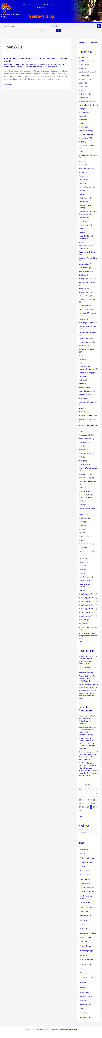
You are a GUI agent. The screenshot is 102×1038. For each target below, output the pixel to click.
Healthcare (82, 275)
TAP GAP (82, 547)
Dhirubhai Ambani (85, 871)
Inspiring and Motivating (29, 64)
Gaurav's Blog (41, 16)
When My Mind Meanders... (33, 67)
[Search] (99, 26)
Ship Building (83, 518)
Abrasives (82, 57)
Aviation (81, 83)
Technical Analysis (85, 555)
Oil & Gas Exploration (86, 416)
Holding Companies (85, 279)
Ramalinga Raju (86, 951)
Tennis (81, 566)
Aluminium (82, 68)
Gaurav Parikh (85, 903)
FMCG (81, 221)
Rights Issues (83, 491)
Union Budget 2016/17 (87, 612)
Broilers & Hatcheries (86, 101)
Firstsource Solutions (87, 887)
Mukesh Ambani (86, 929)
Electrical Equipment (86, 187)
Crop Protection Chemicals (88, 155)
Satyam (83, 977)
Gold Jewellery (84, 268)
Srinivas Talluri (84, 1000)
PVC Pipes (82, 461)
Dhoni (81, 875)
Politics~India (83, 442)
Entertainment (83, 198)
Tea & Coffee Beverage (87, 551)
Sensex (81, 514)
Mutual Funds (83, 398)
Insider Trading (84, 309)
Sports (81, 525)
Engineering (83, 194)
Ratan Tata (83, 955)
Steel (80, 533)
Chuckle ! (17, 64)
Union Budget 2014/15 (87, 609)
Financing (82, 218)
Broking (81, 109)
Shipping (82, 522)
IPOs (80, 356)
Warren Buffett (85, 1017)
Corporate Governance (86, 145)
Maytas (82, 924)
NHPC (82, 937)
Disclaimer (93, 43)
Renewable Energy (85, 478)
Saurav (81, 738)
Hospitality (82, 288)
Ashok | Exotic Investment (88, 727)
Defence (81, 165)
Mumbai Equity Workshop (88, 933)
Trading (81, 573)
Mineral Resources (85, 391)
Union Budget (84, 1013)
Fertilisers (82, 202)
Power (81, 450)
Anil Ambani (84, 858)
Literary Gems (83, 376)
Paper (81, 431)
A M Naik (82, 854)
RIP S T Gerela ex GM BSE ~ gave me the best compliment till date (88, 669)
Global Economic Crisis (87, 252)
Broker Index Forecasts (87, 105)
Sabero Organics (85, 973)
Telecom (82, 562)
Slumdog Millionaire (86, 996)
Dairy (80, 161)
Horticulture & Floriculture (87, 282)
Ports (80, 446)
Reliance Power (85, 964)
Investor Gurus (84, 346)
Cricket (81, 151)
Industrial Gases (84, 296)
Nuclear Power (84, 412)
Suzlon (82, 1009)
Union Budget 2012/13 (87, 601)
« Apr (80, 816)
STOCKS (82, 536)
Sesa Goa (83, 988)
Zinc (80, 642)
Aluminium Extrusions (86, 72)
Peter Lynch (83, 941)
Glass (81, 242)
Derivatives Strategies (86, 169)
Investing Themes (85, 342)
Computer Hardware (86, 134)
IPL (87, 911)
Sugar (81, 540)
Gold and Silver (84, 264)
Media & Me (83, 387)
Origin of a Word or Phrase (88, 425)
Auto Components (85, 76)
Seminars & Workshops (87, 508)
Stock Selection (85, 1004)
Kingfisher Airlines (85, 916)
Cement (81, 116)
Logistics (82, 380)
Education (82, 183)
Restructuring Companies (87, 481)
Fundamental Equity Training (87, 897)
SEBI (80, 501)
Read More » (8, 84)
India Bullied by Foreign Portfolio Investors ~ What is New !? (88, 773)
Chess (81, 123)
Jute (80, 363)
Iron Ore (81, 359)
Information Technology (87, 300)
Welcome (82, 43)
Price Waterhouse (86, 946)
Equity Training (85, 879)
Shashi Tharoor (84, 992)
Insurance (82, 319)
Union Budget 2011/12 (87, 598)
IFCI (81, 911)
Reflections (19, 67)
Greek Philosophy (85, 271)
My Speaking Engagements (88, 402)
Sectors (81, 505)
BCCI (93, 858)
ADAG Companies (85, 61)
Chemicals (82, 120)
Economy (82, 180)
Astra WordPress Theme (68, 1029)
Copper (81, 142)
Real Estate (82, 464)
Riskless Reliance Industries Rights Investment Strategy (86, 732)
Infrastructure (83, 306)
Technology (83, 559)
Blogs (81, 90)
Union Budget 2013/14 (87, 605)
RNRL (82, 969)
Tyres (80, 590)
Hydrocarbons (83, 292)
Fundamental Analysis (87, 891)
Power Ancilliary (84, 453)
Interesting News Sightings (48, 64)
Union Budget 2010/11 (87, 594)
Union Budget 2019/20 (87, 616)
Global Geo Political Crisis (88, 258)
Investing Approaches (86, 338)
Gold (81, 907)
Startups (82, 529)
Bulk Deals (82, 112)
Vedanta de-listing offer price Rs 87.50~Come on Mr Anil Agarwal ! (87, 678)
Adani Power (84, 850)
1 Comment (8, 64)
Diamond (82, 172)
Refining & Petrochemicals (88, 468)
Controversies (83, 138)
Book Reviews (83, 94)
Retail (81, 488)
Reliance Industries (86, 960)
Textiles (81, 570)
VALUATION (83, 620)
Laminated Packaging (86, 373)
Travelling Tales (84, 581)
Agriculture (82, 65)
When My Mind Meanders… (88, 627)
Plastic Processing (85, 439)
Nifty (80, 408)
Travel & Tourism (84, 577)
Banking (81, 87)
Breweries (82, 98)
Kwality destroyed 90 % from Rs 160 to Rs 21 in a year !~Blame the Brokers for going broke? (87, 743)
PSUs (80, 457)
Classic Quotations (85, 131)
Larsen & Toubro (86, 920)
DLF (88, 875)
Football (81, 229)
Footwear (82, 232)
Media (81, 384)
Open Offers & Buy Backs (87, 419)
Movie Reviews (84, 395)
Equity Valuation (85, 883)
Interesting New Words (86, 323)
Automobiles (83, 79)
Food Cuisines (84, 225)
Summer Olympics (85, 544)
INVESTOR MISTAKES (86, 349)
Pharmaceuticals (84, 435)
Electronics (82, 191)
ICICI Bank (90, 907)
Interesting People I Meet (87, 332)
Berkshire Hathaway (86, 862)
